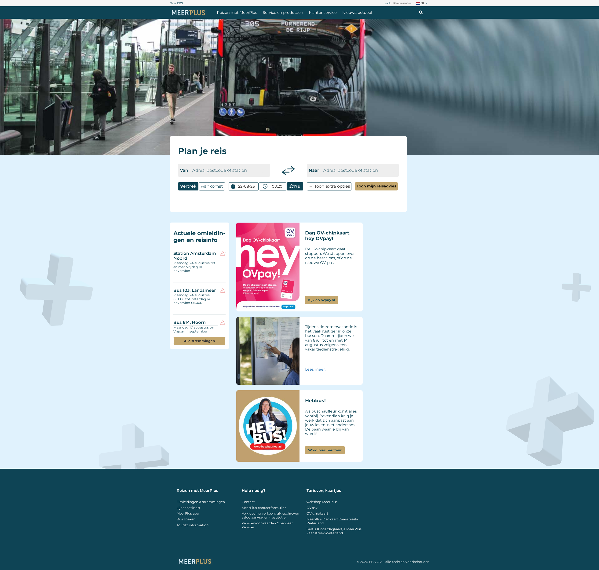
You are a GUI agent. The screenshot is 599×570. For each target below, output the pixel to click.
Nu (297, 186)
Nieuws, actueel (357, 12)
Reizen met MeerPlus (237, 12)
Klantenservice (323, 12)
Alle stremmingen (199, 341)
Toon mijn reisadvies (376, 186)
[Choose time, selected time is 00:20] (265, 186)
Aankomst (212, 186)
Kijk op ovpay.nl (321, 300)
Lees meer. (315, 369)
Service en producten (283, 12)
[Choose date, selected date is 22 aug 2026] (233, 186)
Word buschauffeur (325, 450)
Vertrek (188, 186)
